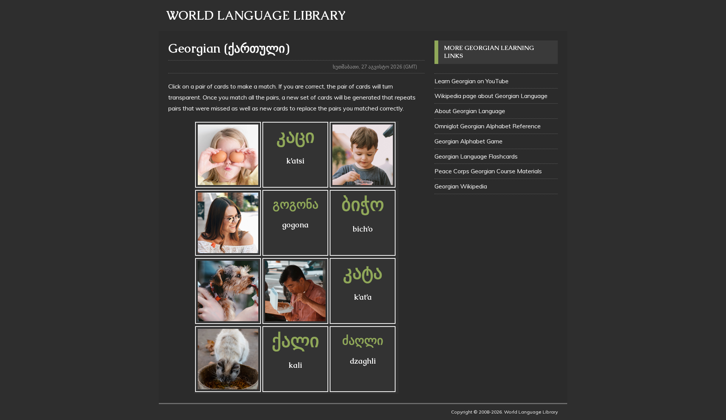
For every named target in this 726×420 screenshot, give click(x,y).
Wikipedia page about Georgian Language (491, 96)
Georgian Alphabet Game (468, 141)
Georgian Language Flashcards (476, 156)
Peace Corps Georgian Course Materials (488, 171)
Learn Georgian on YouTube (471, 81)
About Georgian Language (469, 111)
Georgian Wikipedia (460, 186)
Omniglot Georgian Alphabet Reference (487, 126)
